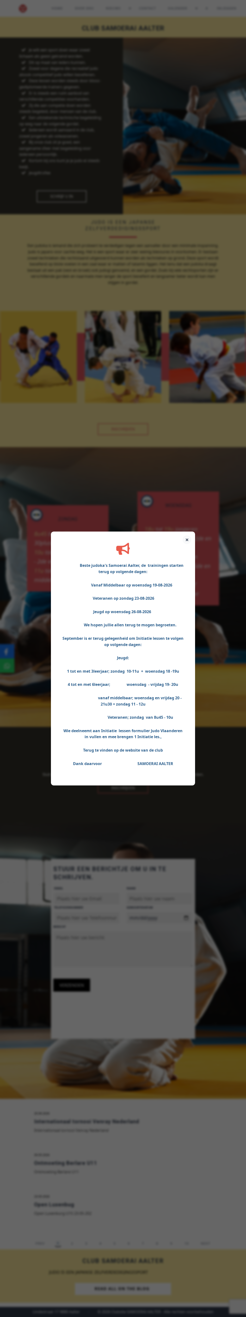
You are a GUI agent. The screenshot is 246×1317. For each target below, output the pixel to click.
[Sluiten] (187, 539)
